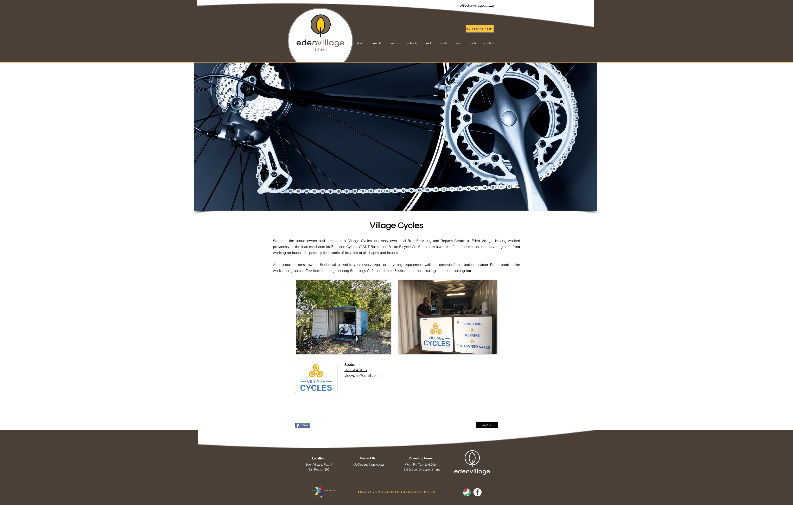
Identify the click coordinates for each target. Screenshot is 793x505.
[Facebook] (477, 492)
